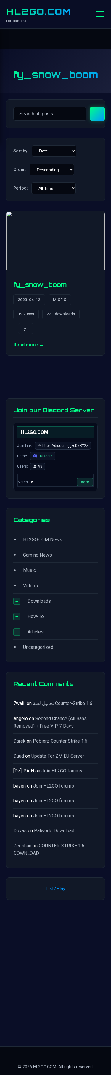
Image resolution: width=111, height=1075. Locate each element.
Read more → (28, 344)
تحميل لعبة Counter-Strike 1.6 (62, 703)
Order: (19, 169)
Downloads (39, 601)
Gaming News (37, 555)
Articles (36, 632)
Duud (18, 756)
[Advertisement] (55, 971)
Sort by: (20, 150)
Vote (85, 482)
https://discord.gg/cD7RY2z (65, 446)
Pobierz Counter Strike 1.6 (60, 741)
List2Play (55, 888)
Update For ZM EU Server (57, 756)
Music (29, 570)
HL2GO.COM (38, 11)
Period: (20, 188)
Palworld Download (54, 830)
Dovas (20, 830)
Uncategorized (38, 647)
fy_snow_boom (40, 284)
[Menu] (100, 14)
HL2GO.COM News (42, 539)
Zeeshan (22, 845)
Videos (30, 586)
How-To (36, 616)
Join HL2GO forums (61, 771)
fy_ (25, 328)
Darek (19, 741)
